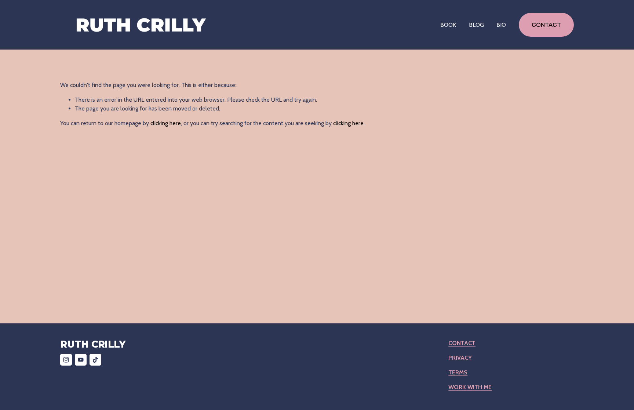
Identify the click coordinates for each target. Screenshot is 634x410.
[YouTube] (81, 360)
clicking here (165, 123)
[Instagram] (66, 360)
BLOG (476, 24)
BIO (501, 24)
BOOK (448, 24)
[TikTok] (95, 360)
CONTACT (546, 25)
